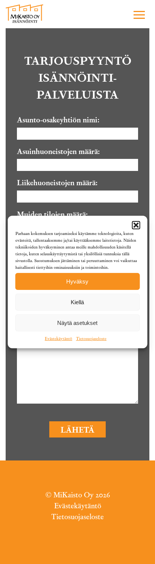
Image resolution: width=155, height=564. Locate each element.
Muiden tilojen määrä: (52, 214)
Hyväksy (77, 281)
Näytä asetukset (77, 322)
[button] (138, 14)
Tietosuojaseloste (91, 338)
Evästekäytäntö (58, 338)
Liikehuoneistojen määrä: (57, 182)
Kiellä (77, 302)
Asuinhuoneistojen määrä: (58, 151)
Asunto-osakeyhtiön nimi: (58, 119)
